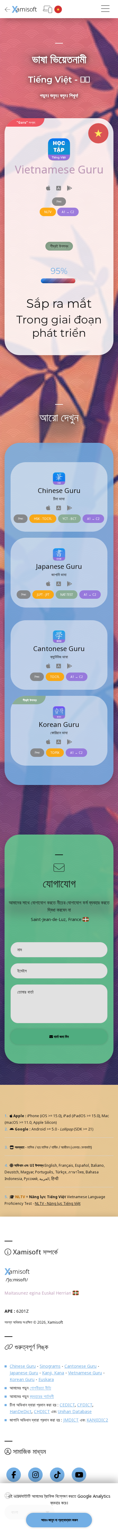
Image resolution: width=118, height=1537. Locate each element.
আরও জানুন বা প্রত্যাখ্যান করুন (59, 1520)
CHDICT (42, 1411)
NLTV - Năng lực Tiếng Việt (57, 1203)
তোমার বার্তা (25, 992)
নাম (19, 949)
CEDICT (67, 1405)
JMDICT (71, 1420)
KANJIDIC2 (97, 1420)
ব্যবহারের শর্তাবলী (42, 1396)
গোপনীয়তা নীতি (40, 1388)
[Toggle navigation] (105, 9)
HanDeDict (20, 1411)
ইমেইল (22, 971)
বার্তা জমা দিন (61, 1036)
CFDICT (84, 1405)
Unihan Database (75, 1411)
